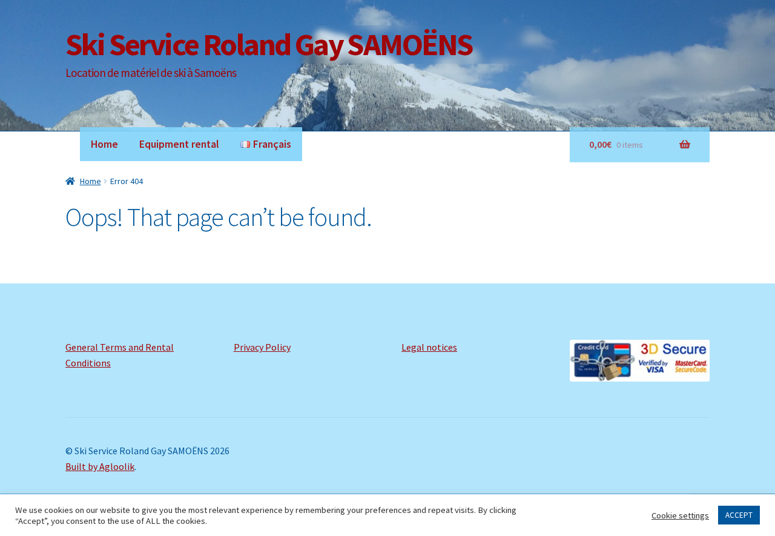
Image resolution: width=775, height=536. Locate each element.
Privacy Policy (262, 347)
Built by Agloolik (99, 466)
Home (104, 144)
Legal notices (429, 347)
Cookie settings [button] (680, 515)
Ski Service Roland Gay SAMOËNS (268, 44)
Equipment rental (179, 144)
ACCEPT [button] (739, 515)
